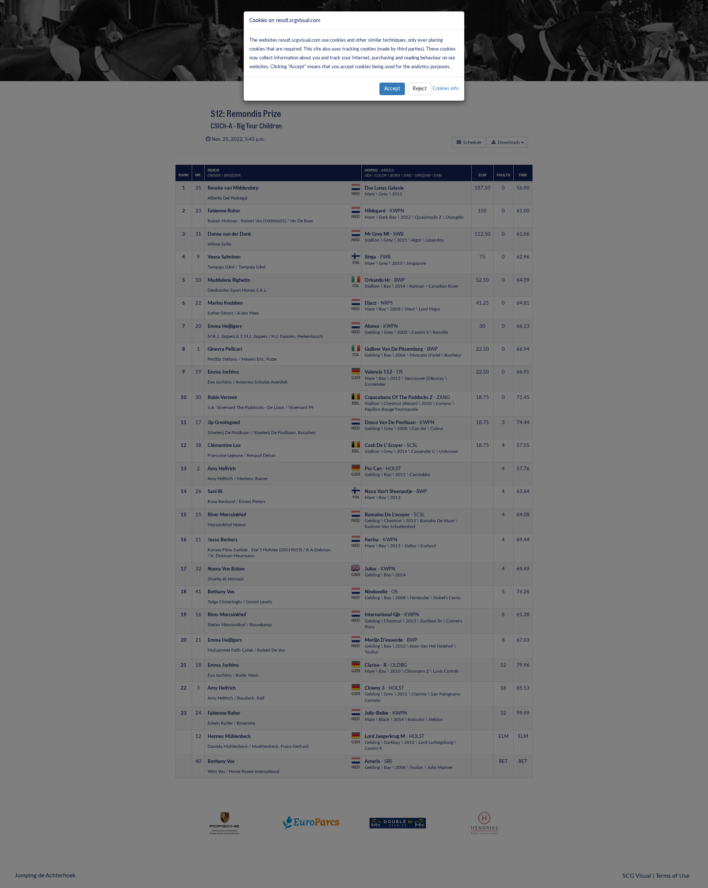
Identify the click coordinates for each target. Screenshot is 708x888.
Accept (392, 88)
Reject (420, 88)
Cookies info (446, 88)
